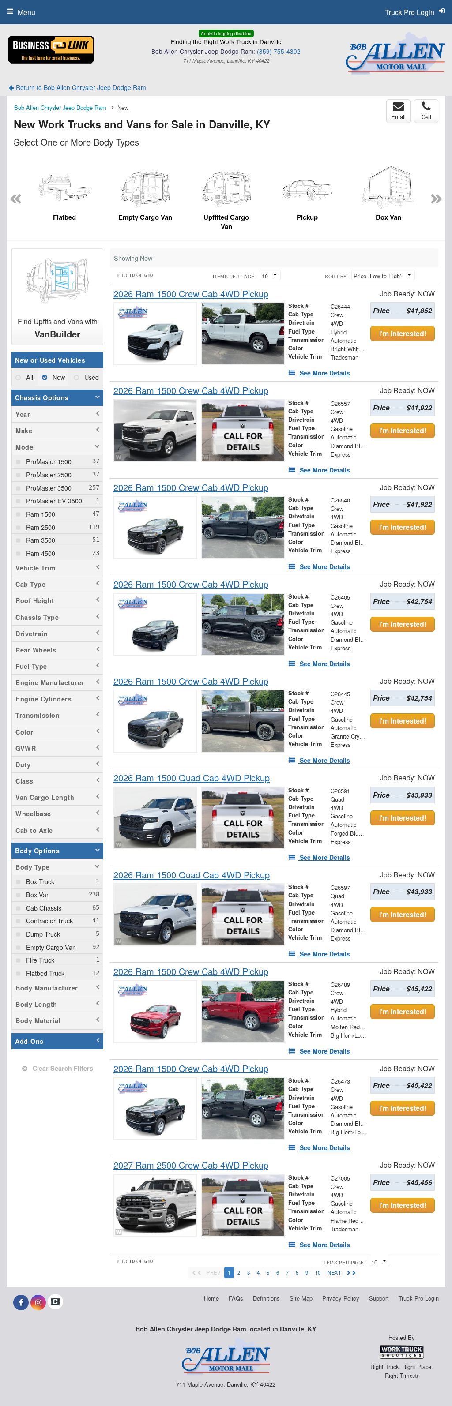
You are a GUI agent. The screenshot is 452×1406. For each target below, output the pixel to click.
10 (317, 1272)
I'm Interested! (402, 333)
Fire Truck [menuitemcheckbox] (39, 959)
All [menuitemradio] (28, 377)
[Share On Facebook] (21, 1302)
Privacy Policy (340, 1298)
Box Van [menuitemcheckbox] (37, 894)
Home (211, 1298)
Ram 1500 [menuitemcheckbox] (39, 513)
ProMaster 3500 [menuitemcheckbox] (48, 487)
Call (426, 116)
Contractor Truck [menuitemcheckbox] (48, 920)
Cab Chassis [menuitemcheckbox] (42, 907)
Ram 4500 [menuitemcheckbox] (39, 553)
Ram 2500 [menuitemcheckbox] (39, 527)
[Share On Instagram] (38, 1302)
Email (398, 116)
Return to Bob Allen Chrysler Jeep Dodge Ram (80, 87)
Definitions (266, 1298)
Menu (26, 12)
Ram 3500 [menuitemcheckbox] (39, 539)
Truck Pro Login (419, 1298)
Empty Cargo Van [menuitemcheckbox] (50, 947)
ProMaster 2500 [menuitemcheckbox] (48, 474)
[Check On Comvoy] (55, 1302)
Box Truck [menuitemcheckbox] (39, 881)
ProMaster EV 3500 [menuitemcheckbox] (53, 500)
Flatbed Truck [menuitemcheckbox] (44, 973)
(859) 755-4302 (279, 51)
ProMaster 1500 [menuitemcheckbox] (48, 461)
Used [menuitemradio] (91, 377)
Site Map (301, 1298)
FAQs (236, 1298)
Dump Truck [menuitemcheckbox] (42, 933)
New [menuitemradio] (58, 377)
